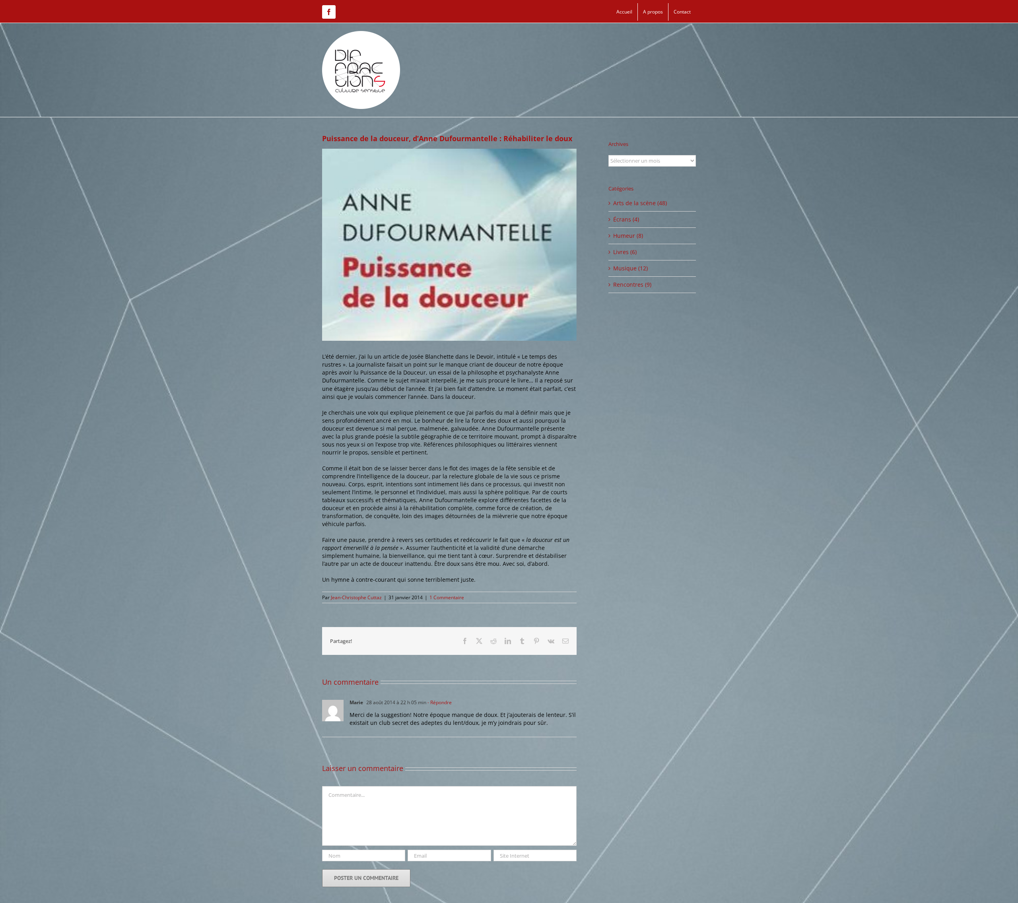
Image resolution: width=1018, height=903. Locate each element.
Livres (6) (625, 252)
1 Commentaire (446, 597)
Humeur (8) (628, 235)
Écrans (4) (626, 219)
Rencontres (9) (632, 284)
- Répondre (439, 702)
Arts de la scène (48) (640, 203)
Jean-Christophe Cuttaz (356, 597)
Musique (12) (630, 268)
